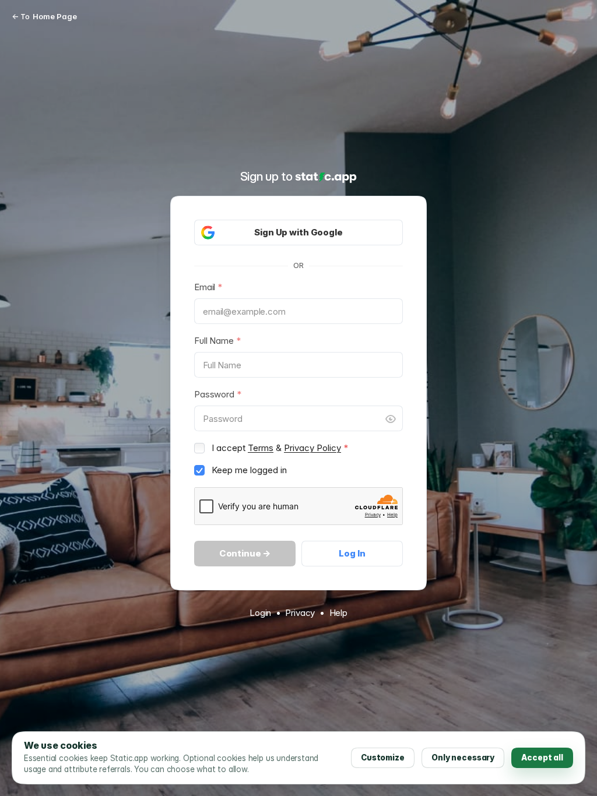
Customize (383, 757)
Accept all (542, 757)
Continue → (245, 553)
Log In (352, 553)
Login (260, 612)
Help (338, 612)
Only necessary (462, 757)
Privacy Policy (312, 447)
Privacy (300, 612)
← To (44, 16)
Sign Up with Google (298, 232)
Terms (260, 447)
